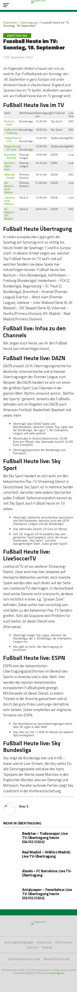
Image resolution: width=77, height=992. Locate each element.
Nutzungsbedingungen (19, 942)
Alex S (23, 806)
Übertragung (28, 22)
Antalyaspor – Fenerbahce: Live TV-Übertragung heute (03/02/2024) (47, 894)
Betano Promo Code (56, 959)
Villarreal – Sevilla (9, 176)
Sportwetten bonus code (24, 959)
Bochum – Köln (9, 123)
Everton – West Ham (10, 166)
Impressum (44, 942)
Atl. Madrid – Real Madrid (9, 188)
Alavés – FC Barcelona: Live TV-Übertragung (47, 873)
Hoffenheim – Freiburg (11, 131)
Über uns (32, 947)
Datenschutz (63, 942)
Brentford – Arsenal (10, 156)
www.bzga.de (56, 973)
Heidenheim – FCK (11, 139)
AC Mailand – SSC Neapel (10, 214)
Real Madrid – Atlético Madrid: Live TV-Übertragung (46, 854)
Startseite (10, 22)
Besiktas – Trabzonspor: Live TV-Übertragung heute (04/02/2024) (45, 837)
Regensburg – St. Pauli (11, 148)
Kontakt (47, 947)
